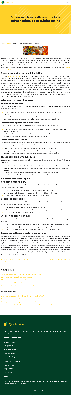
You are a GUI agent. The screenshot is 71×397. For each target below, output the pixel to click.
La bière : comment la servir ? (59, 259)
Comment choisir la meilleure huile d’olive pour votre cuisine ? (20, 299)
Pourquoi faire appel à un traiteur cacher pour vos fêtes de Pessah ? (22, 274)
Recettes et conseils (7, 43)
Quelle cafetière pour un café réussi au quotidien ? (16, 277)
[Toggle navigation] (68, 2)
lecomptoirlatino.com (14, 76)
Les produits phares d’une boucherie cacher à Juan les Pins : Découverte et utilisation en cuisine (30, 305)
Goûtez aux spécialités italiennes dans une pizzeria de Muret (19, 286)
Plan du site (35, 396)
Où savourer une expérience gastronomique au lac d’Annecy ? (20, 280)
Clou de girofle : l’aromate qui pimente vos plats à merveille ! (19, 302)
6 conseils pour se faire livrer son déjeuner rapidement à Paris (16, 261)
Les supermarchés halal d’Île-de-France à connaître (17, 283)
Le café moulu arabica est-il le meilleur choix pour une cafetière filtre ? (22, 296)
